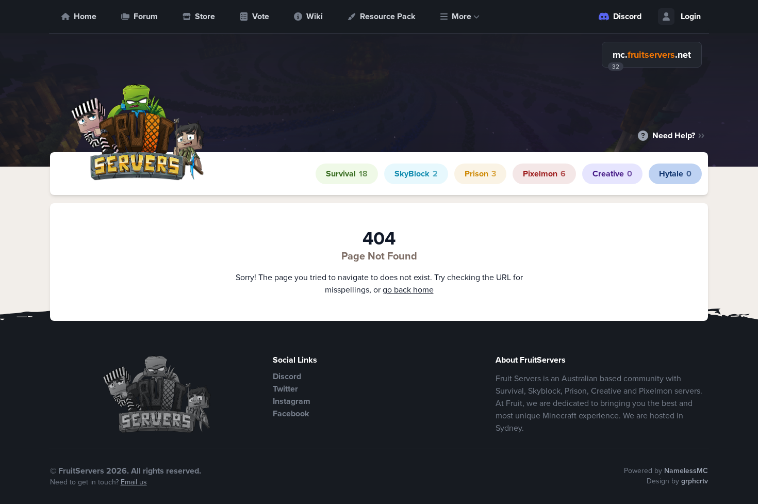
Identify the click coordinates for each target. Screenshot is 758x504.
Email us (134, 482)
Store (205, 16)
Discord (627, 16)
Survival (347, 174)
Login (691, 16)
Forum (146, 16)
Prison (480, 174)
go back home (408, 290)
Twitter (285, 389)
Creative (612, 174)
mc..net (652, 54)
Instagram (291, 401)
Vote (260, 16)
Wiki (314, 16)
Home (85, 16)
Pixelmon (544, 174)
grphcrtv (694, 481)
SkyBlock (416, 174)
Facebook (291, 413)
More (461, 16)
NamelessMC (686, 470)
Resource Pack (388, 16)
